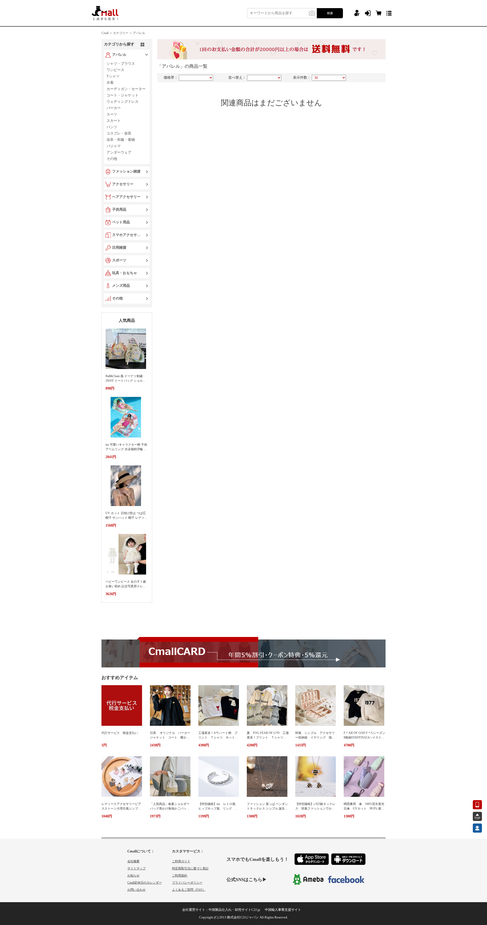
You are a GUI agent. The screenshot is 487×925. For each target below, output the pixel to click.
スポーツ (119, 260)
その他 (117, 298)
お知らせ (133, 875)
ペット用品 (121, 222)
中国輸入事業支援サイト (283, 910)
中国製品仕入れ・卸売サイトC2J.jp (234, 910)
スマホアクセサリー (127, 235)
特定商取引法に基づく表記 (190, 868)
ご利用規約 (179, 875)
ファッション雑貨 (126, 171)
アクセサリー (122, 184)
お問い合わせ (136, 890)
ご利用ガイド (181, 861)
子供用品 (119, 209)
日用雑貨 (119, 247)
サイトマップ (136, 868)
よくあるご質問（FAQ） (188, 890)
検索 (330, 13)
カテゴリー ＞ (122, 33)
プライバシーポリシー (187, 882)
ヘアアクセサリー (126, 197)
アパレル (139, 33)
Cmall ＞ (106, 33)
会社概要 (133, 861)
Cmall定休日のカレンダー (144, 882)
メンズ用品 (121, 286)
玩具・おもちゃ (124, 273)
